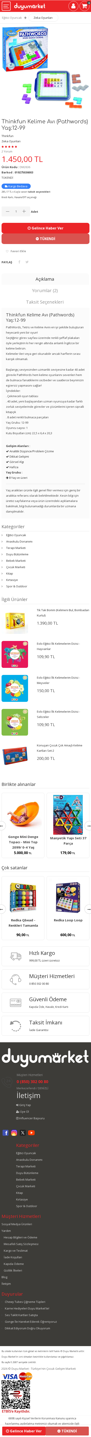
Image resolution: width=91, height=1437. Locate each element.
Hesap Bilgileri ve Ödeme (20, 1237)
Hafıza (13, 467)
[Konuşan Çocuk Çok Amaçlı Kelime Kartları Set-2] (15, 755)
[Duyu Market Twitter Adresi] (23, 1135)
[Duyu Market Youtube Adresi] (31, 1135)
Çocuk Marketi (15, 567)
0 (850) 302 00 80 (32, 1081)
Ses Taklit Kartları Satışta (21, 1315)
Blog (4, 1277)
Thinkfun (7, 136)
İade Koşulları (13, 1257)
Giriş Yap (25, 1105)
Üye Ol (24, 1112)
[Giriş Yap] (73, 7)
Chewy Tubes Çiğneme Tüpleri (25, 1302)
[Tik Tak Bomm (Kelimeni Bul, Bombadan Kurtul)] (15, 620)
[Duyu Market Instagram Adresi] (14, 1135)
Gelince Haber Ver (47, 228)
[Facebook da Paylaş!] (19, 261)
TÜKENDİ (47, 238)
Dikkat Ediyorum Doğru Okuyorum (27, 1328)
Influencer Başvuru (32, 1118)
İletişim (28, 1095)
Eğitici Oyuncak (12, 18)
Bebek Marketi (16, 561)
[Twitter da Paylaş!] (27, 261)
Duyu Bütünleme (17, 554)
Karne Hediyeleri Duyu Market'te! (27, 1308)
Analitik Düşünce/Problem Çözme (31, 451)
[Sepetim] (84, 7)
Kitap (9, 573)
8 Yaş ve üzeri (17, 478)
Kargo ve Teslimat (16, 1251)
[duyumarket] (30, 5)
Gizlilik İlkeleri (13, 1270)
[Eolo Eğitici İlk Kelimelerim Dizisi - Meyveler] (15, 688)
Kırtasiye (12, 580)
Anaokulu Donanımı (19, 541)
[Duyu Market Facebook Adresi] (5, 1135)
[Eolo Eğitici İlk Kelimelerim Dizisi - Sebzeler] (15, 722)
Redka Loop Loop (68, 920)
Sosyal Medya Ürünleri (17, 1224)
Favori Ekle (18, 251)
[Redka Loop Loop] (68, 897)
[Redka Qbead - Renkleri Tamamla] (23, 897)
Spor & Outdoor (16, 586)
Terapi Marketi (16, 548)
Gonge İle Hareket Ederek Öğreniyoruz (31, 1322)
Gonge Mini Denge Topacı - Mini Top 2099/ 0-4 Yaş (23, 841)
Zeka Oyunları (43, 18)
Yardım (6, 1231)
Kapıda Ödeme (14, 1264)
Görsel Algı (16, 462)
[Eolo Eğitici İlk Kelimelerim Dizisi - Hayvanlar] (15, 654)
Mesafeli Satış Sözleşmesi (21, 1244)
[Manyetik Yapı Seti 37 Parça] (68, 815)
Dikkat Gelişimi (19, 456)
